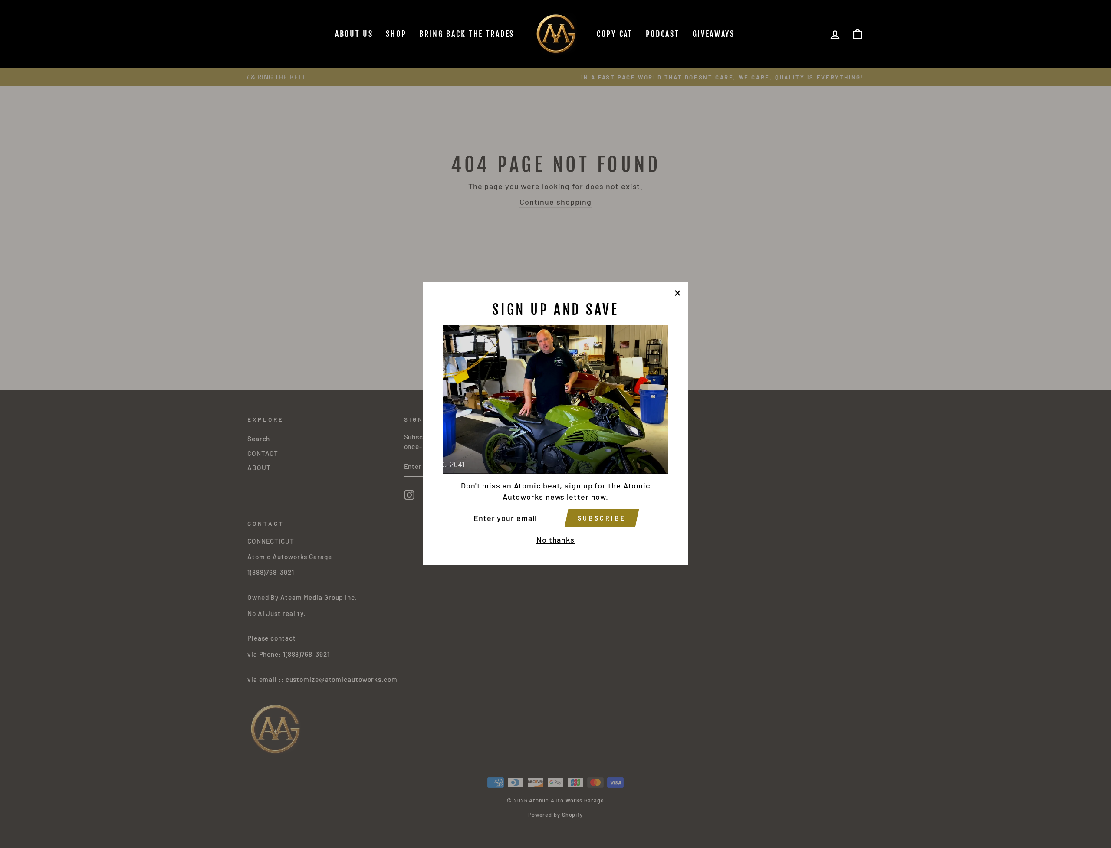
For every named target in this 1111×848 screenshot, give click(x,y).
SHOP (396, 34)
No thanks (555, 540)
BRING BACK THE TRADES (466, 34)
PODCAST (663, 34)
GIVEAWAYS (714, 34)
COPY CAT (615, 34)
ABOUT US (354, 34)
